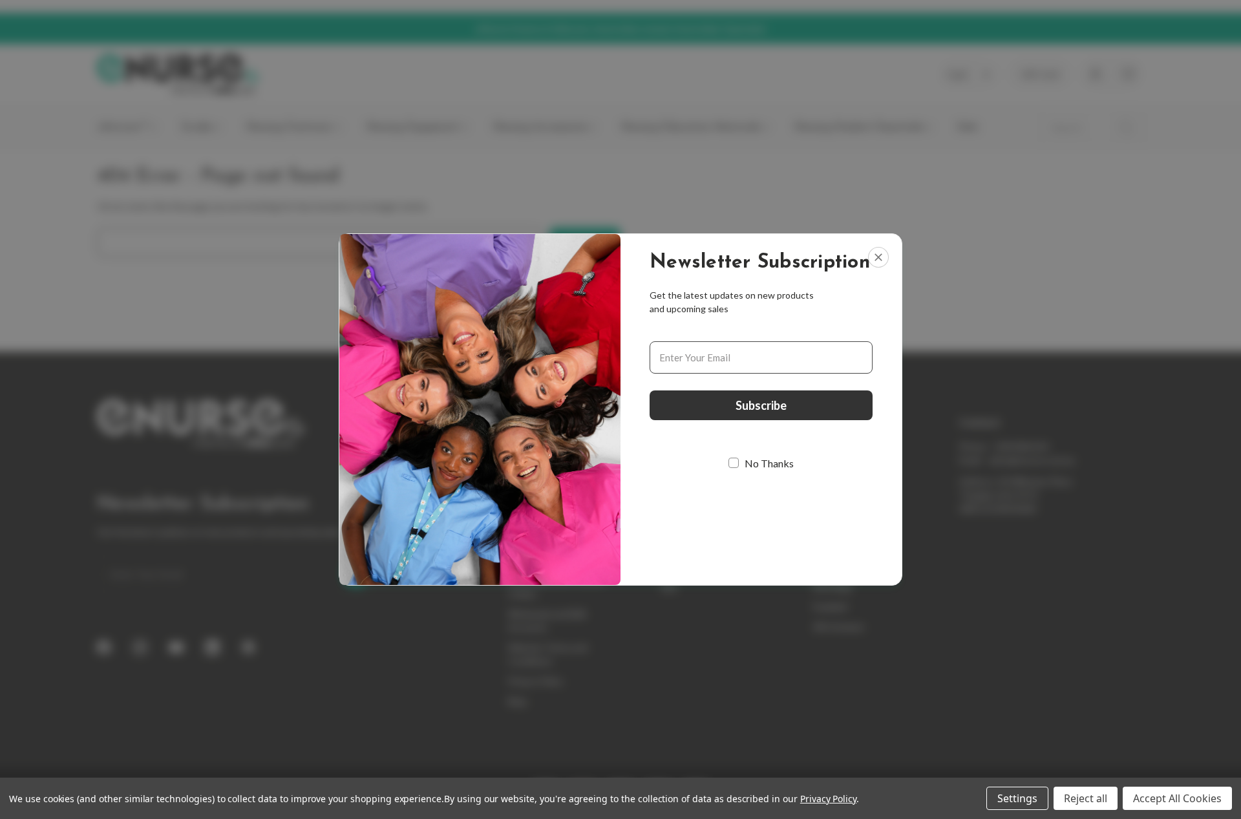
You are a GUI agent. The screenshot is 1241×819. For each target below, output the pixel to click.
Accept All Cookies (1177, 798)
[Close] (878, 257)
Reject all (1085, 798)
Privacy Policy (828, 798)
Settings (1017, 798)
